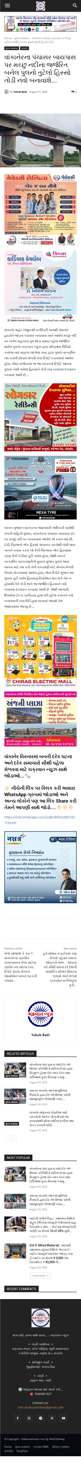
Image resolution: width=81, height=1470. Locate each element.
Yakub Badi (20, 91)
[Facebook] (22, 102)
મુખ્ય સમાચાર (21, 38)
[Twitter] (32, 102)
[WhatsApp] (52, 102)
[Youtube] (63, 1418)
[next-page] (14, 1138)
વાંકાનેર (24, 48)
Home (8, 38)
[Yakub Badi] (7, 92)
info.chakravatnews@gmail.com (41, 1407)
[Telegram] (42, 102)
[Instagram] (29, 1418)
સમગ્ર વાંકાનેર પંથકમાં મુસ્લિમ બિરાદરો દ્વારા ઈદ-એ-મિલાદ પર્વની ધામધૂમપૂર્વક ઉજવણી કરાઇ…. (50, 1095)
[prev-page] (7, 1138)
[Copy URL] (62, 102)
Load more (39, 1275)
